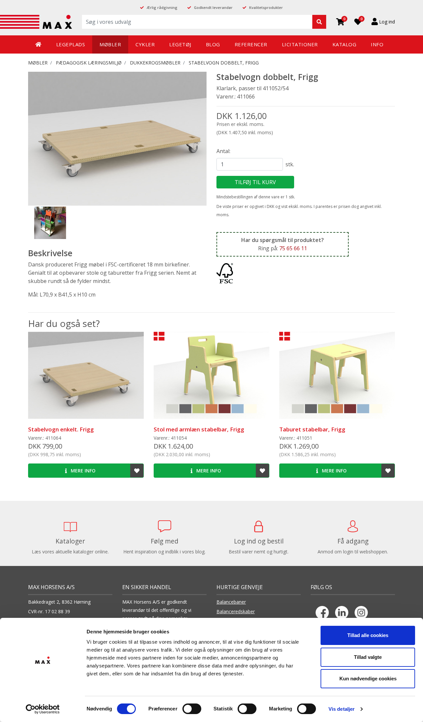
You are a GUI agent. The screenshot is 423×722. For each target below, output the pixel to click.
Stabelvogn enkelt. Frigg (61, 429)
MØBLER (38, 63)
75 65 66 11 (293, 248)
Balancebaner (231, 602)
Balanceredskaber (235, 611)
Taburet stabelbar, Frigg (312, 429)
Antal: (223, 151)
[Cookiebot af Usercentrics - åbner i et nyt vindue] (43, 709)
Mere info (82, 470)
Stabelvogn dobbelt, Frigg (224, 63)
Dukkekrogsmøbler (155, 63)
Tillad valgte (368, 657)
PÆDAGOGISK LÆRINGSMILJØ (89, 63)
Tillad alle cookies (367, 635)
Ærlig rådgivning (162, 7)
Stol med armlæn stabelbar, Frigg (199, 429)
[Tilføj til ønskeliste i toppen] (137, 470)
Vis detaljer (341, 709)
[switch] (191, 708)
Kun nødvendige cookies (368, 678)
